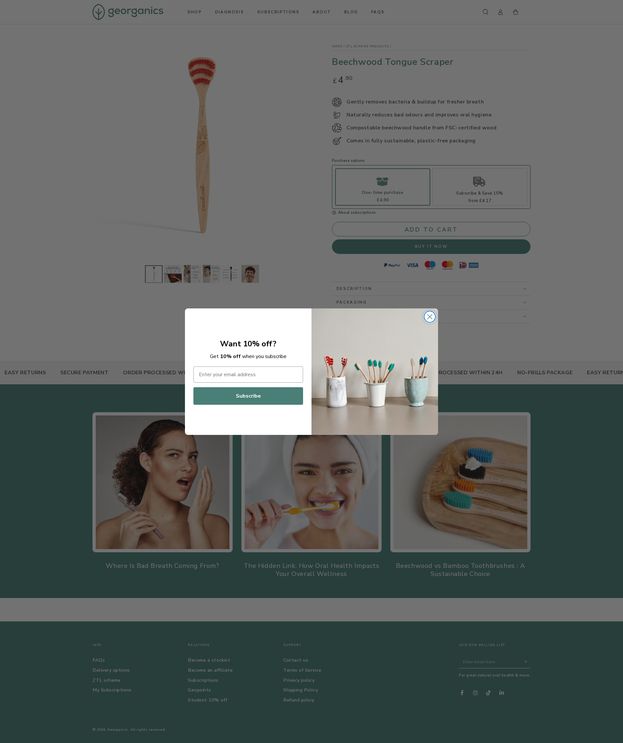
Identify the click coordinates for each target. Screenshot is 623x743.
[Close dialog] (429, 316)
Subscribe (248, 396)
